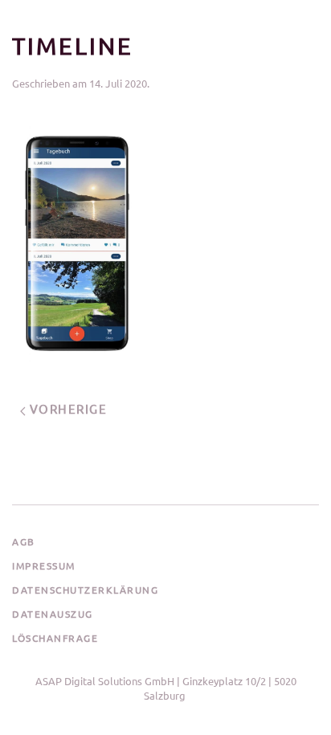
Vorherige (66, 408)
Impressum (44, 565)
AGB (23, 541)
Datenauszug (52, 613)
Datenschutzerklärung (85, 589)
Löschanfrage (55, 637)
